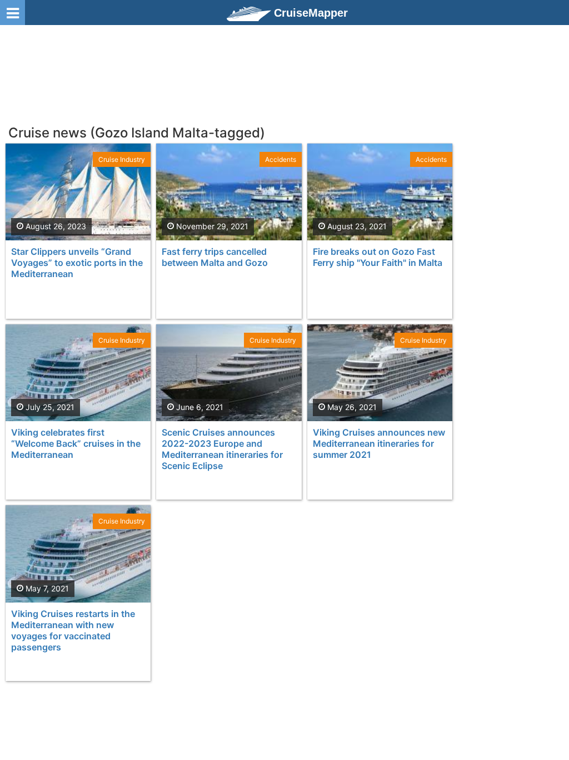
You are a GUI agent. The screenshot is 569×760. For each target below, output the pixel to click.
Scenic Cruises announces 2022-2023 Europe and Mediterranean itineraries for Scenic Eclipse (222, 449)
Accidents (280, 159)
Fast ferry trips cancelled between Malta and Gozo (215, 257)
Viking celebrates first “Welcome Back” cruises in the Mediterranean (76, 443)
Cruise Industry (121, 159)
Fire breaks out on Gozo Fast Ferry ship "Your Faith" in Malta (377, 257)
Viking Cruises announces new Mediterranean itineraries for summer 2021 (379, 443)
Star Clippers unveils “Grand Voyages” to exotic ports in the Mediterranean (77, 262)
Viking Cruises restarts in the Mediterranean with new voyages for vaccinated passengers (73, 630)
